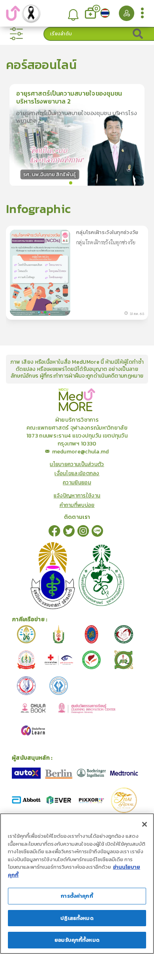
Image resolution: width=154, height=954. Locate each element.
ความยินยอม (77, 482)
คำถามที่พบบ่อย (77, 505)
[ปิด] (144, 824)
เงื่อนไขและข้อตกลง (77, 473)
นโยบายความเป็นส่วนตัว (77, 464)
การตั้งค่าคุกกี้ (77, 896)
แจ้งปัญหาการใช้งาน (77, 495)
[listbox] (73, 13)
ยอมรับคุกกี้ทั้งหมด (77, 940)
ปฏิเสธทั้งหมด (76, 918)
